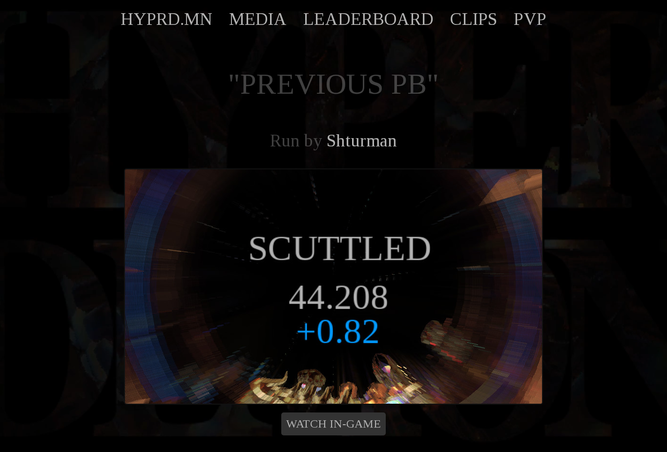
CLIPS (473, 19)
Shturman (362, 140)
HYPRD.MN (166, 19)
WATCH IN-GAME (333, 423)
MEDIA (258, 19)
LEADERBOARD (368, 19)
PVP (530, 19)
